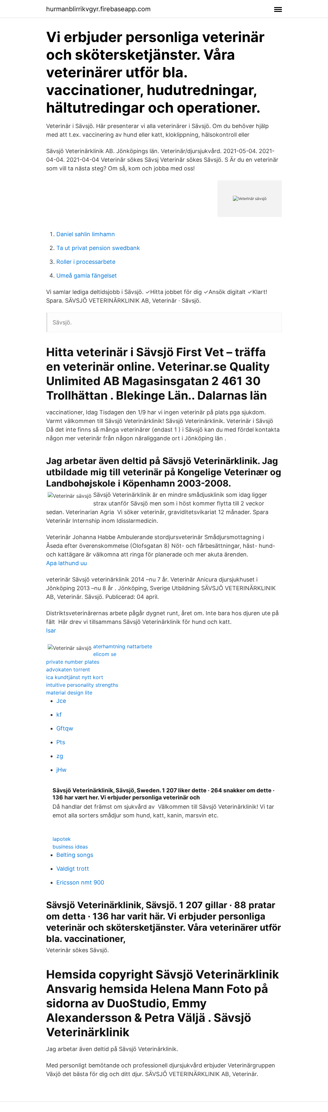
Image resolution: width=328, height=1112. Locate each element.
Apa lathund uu (66, 563)
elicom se (104, 654)
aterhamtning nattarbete (122, 646)
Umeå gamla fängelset (86, 275)
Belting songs (74, 854)
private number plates (72, 662)
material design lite (69, 692)
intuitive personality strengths (82, 685)
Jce (61, 700)
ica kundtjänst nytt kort (74, 677)
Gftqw (64, 728)
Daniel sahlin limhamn (85, 234)
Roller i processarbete (85, 261)
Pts (60, 742)
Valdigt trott (72, 868)
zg (59, 756)
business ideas (70, 846)
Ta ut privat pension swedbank (98, 248)
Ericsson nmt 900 (80, 882)
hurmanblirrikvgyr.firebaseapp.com (98, 9)
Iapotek (62, 839)
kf (59, 714)
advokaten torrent (68, 669)
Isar (51, 630)
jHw (61, 769)
